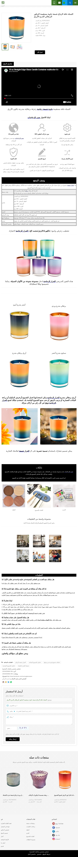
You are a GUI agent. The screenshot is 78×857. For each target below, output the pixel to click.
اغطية (27, 830)
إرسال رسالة (12, 739)
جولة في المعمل (5, 826)
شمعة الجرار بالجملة (23, 666)
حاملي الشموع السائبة (35, 662)
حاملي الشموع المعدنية (9, 666)
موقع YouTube (53, 823)
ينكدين (53, 831)
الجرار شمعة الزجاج (21, 662)
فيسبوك (53, 827)
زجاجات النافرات (30, 826)
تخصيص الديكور (5, 830)
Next (1, 807)
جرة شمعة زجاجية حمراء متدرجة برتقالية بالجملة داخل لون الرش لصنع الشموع (64, 795)
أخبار (2, 836)
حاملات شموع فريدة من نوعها (52, 662)
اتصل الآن (40, 52)
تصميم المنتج (4, 833)
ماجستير (39, 854)
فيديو (2, 846)
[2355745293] (3, 682)
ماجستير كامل (32, 854)
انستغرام (53, 839)
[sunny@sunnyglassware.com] (6, 682)
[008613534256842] (11, 682)
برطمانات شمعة (30, 823)
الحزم (27, 833)
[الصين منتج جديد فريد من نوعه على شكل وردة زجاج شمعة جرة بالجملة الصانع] (13, 780)
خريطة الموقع (46, 854)
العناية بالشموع (30, 836)
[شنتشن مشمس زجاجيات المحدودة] (3, 2)
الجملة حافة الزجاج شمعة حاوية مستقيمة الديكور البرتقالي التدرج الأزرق (27, 700)
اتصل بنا (3, 843)
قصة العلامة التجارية (6, 823)
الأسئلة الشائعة (5, 839)
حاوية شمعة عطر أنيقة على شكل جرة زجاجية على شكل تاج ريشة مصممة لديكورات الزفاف (39, 795)
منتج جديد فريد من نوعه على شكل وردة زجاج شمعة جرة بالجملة (13, 795)
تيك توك (53, 835)
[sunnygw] (8, 682)
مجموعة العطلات (30, 839)
